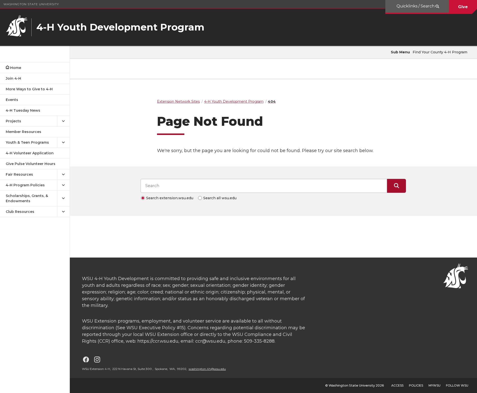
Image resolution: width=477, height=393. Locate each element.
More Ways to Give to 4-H (29, 89)
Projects (13, 121)
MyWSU (434, 385)
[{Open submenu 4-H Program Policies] (63, 185)
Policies (416, 385)
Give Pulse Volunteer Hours (30, 164)
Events (12, 100)
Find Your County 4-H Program (440, 52)
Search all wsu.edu (220, 198)
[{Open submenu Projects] (63, 121)
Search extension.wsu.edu (169, 198)
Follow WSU (457, 385)
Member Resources (23, 132)
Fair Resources (19, 174)
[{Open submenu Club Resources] (63, 211)
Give (463, 6)
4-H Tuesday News (23, 110)
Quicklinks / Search (416, 6)
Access (397, 385)
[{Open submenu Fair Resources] (63, 174)
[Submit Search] (396, 186)
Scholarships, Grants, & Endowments (27, 198)
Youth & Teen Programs (27, 142)
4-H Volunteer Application (30, 153)
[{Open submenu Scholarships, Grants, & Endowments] (63, 198)
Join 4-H (13, 78)
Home (15, 68)
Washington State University (31, 4)
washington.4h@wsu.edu (207, 369)
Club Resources (20, 211)
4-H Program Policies (25, 185)
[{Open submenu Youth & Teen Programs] (63, 142)
